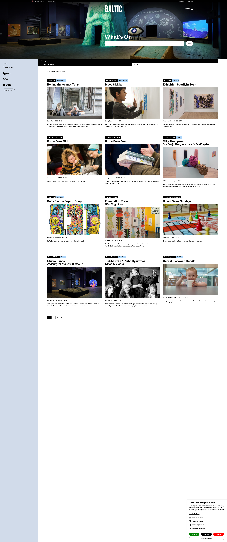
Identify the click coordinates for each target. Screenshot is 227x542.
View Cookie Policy (194, 514)
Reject (219, 534)
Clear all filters (8, 90)
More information (206, 538)
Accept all (194, 534)
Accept (206, 534)
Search (189, 43)
